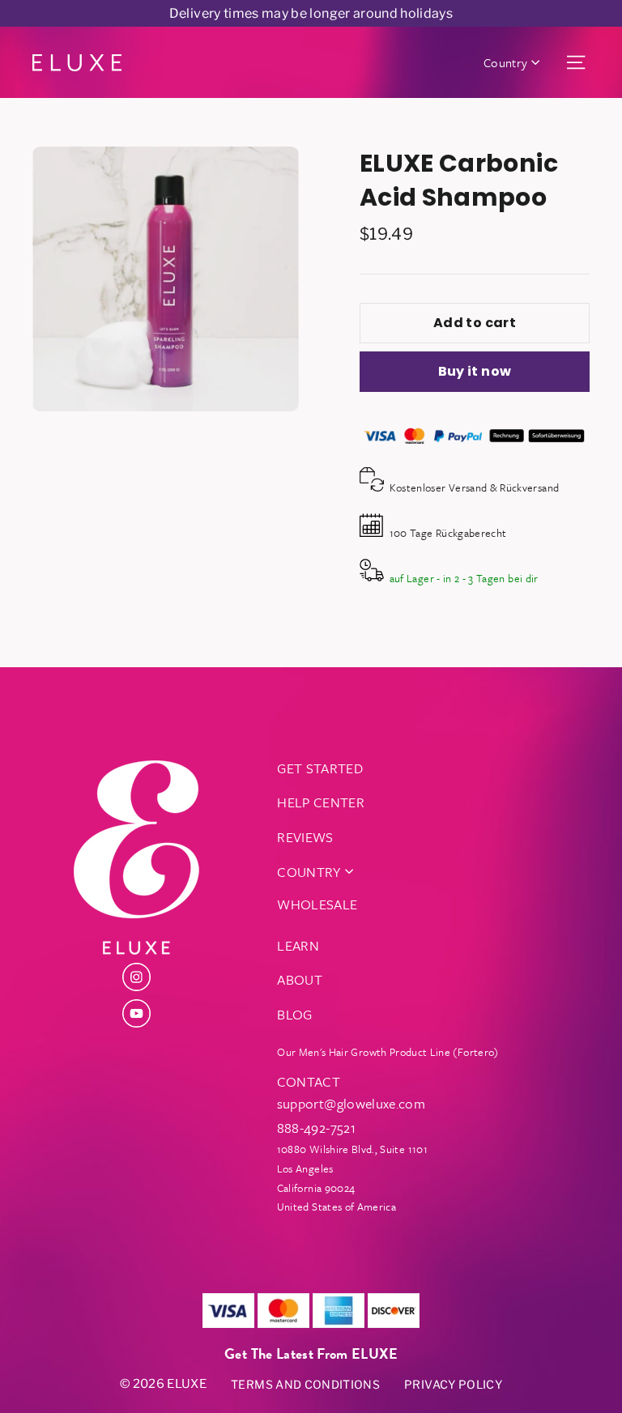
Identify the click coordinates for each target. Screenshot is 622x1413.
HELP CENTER (320, 802)
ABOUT (299, 979)
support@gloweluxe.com (351, 1103)
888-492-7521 (316, 1127)
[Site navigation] (575, 62)
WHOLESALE (317, 904)
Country (505, 62)
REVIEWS (305, 837)
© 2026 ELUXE (163, 1384)
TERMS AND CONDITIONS (305, 1384)
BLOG (294, 1014)
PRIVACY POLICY (453, 1384)
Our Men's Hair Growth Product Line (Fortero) (387, 1052)
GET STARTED (320, 768)
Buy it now (475, 371)
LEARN (298, 945)
